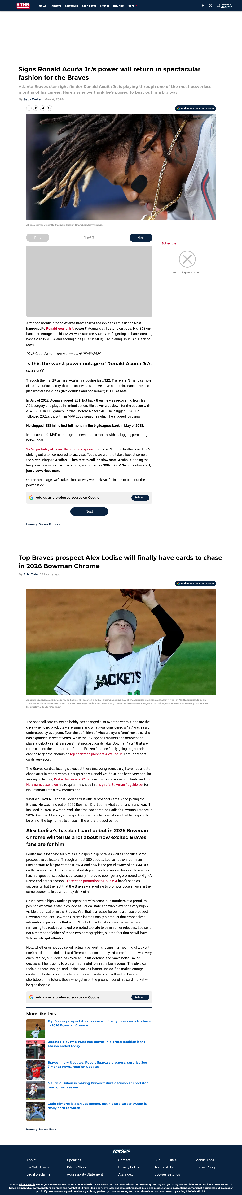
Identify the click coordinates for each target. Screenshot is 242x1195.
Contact (124, 1160)
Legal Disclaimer (39, 1174)
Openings (74, 1160)
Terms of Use (164, 1167)
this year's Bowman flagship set (119, 785)
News (42, 5)
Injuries (118, 5)
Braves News (47, 1129)
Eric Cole (31, 574)
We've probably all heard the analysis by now (60, 449)
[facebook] (203, 5)
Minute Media (27, 1184)
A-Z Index (125, 1174)
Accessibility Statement (85, 1174)
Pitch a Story (76, 1167)
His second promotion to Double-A (91, 881)
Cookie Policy (205, 1167)
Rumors (55, 5)
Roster (104, 5)
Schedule (71, 5)
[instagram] (218, 5)
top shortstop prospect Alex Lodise (96, 754)
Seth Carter (33, 99)
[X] (210, 5)
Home (30, 524)
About (31, 1160)
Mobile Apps (204, 1160)
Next (141, 238)
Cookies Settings (167, 1174)
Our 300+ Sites (165, 1160)
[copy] (49, 108)
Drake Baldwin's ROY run (72, 779)
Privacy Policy (128, 1167)
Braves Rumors (49, 524)
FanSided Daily (37, 1167)
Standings (89, 5)
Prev (37, 238)
